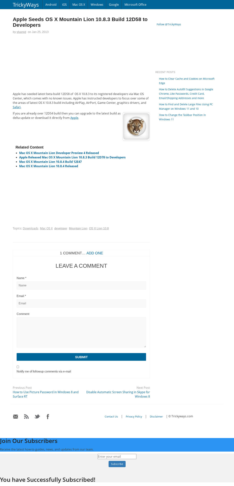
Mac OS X (78, 5)
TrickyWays (26, 4)
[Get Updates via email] (15, 416)
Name (21, 278)
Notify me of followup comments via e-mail (44, 371)
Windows (97, 5)
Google (114, 5)
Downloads (30, 228)
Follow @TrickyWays (169, 24)
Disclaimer (156, 416)
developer (60, 228)
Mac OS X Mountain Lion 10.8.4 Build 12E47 (50, 162)
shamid (21, 32)
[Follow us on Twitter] (37, 416)
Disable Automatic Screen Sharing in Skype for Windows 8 (118, 394)
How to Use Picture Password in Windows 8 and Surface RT (46, 394)
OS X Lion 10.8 (99, 228)
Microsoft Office (135, 5)
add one (94, 253)
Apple (74, 118)
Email (21, 296)
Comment (23, 314)
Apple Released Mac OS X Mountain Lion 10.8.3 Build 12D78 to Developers (72, 157)
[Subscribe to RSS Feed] (26, 416)
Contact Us (111, 416)
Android (50, 5)
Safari (17, 107)
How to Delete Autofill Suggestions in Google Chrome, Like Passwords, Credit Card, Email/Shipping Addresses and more (186, 94)
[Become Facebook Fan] (48, 416)
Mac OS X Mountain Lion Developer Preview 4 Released (59, 153)
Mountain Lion (78, 228)
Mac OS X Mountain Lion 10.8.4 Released (48, 166)
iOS (64, 5)
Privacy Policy (134, 416)
